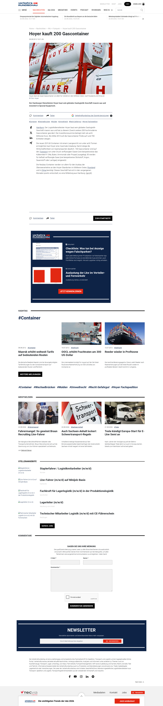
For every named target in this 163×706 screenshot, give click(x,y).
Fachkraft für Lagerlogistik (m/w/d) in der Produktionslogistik (77, 491)
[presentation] (143, 18)
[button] (81, 694)
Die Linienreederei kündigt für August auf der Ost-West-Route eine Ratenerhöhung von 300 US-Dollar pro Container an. (80, 364)
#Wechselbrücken (44, 387)
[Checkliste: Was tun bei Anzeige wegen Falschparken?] (47, 251)
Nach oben (138, 682)
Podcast (84, 10)
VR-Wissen (96, 10)
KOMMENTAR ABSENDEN (81, 606)
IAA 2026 (51, 10)
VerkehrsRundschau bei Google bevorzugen (92, 116)
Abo (127, 4)
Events (74, 10)
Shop (114, 4)
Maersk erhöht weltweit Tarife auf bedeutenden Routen (36, 353)
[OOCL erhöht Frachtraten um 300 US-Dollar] (81, 333)
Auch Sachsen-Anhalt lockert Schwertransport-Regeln (79, 433)
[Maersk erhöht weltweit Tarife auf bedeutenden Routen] (38, 333)
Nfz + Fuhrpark (54, 29)
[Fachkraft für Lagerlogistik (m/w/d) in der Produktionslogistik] (27, 493)
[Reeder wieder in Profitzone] (125, 333)
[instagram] (81, 676)
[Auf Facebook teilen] (31, 127)
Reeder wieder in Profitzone (121, 351)
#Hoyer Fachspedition (124, 387)
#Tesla (116, 427)
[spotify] (93, 676)
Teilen (52, 116)
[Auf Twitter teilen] (31, 133)
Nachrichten (39, 10)
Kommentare (38, 116)
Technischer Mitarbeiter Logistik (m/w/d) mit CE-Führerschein (77, 513)
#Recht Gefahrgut (98, 387)
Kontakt (113, 692)
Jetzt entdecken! (127, 701)
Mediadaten (99, 692)
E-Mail (53, 558)
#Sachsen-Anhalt (77, 427)
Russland (91, 167)
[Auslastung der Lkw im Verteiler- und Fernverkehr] (47, 275)
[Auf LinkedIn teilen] (31, 138)
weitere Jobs (47, 526)
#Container (29, 318)
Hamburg (40, 127)
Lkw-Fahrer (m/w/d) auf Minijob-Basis (62, 479)
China (44, 170)
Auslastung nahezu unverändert (77, 280)
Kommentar (55, 567)
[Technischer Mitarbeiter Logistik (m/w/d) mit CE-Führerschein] (27, 515)
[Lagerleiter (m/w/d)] (25, 502)
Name (85, 558)
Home (31, 29)
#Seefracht (75, 348)
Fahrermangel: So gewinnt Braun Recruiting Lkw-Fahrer (37, 433)
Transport (44, 152)
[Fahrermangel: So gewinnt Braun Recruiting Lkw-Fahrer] (38, 413)
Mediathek (63, 10)
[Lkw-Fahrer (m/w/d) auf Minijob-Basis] (27, 480)
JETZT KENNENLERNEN (70, 291)
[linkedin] (87, 676)
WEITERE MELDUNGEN (30, 374)
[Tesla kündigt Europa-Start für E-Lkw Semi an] (125, 413)
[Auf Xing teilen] (31, 143)
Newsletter (105, 4)
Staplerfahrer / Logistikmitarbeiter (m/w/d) (65, 468)
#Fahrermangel (33, 427)
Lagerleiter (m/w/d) (51, 502)
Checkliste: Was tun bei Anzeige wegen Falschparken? (85, 250)
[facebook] (70, 676)
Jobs (120, 4)
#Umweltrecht (77, 387)
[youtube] (75, 676)
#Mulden (62, 387)
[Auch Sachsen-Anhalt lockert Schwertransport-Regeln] (81, 413)
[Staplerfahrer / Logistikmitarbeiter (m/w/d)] (27, 470)
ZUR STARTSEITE (103, 218)
